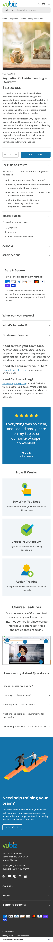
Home (4, 19)
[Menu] (49, 3)
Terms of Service (22, 936)
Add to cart (35, 154)
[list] (26, 46)
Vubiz (11, 931)
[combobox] (26, 10)
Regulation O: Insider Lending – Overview (26, 19)
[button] (43, 3)
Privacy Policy (7, 936)
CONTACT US (12, 827)
